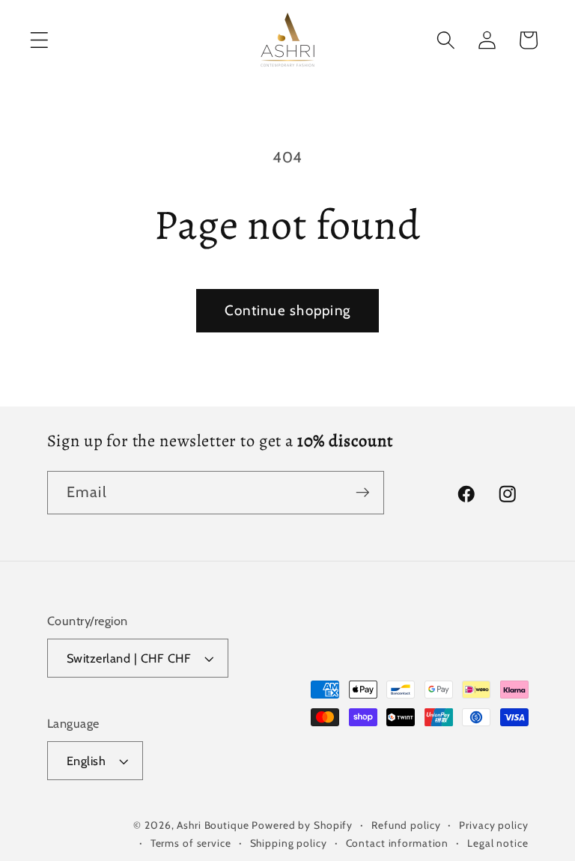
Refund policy (405, 825)
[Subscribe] (362, 492)
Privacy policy (493, 825)
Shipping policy (288, 843)
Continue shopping (287, 310)
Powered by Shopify (302, 825)
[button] (39, 40)
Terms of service (190, 843)
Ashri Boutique (213, 825)
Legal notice (498, 843)
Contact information (397, 843)
